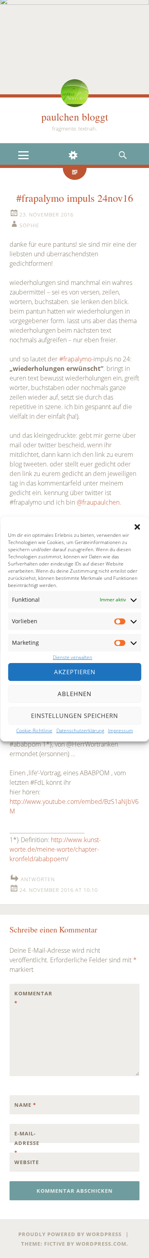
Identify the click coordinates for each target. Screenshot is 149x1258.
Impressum (120, 730)
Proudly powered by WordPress (70, 1234)
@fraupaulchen (98, 502)
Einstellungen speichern (74, 716)
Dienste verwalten (72, 657)
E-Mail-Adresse (26, 1143)
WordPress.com (101, 1243)
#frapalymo (75, 359)
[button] (137, 527)
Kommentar (31, 998)
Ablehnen (74, 694)
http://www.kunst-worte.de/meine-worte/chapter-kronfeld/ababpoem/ (55, 849)
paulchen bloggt (74, 116)
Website (26, 1162)
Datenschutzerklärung (80, 730)
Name (25, 1104)
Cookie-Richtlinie (34, 730)
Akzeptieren (74, 672)
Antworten (38, 879)
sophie (29, 225)
